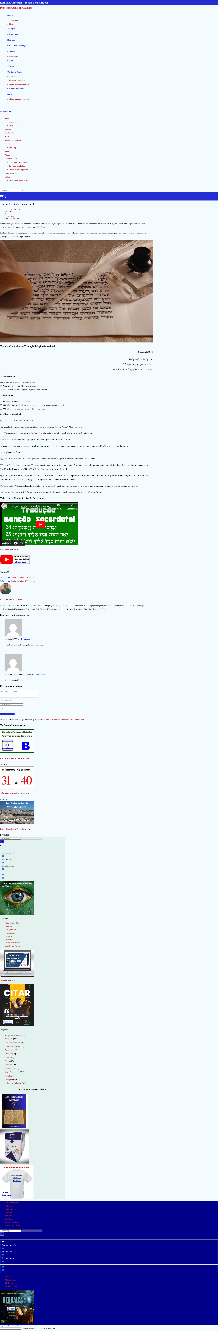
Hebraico (8, 137)
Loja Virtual (13, 122)
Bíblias (7, 177)
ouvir (13, 236)
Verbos (7, 155)
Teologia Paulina (11, 930)
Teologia (8, 129)
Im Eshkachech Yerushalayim (15, 829)
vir (15, 479)
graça (33, 479)
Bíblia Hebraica (10, 1280)
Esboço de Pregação (13, 1046)
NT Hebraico (9, 1283)
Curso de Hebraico (12, 173)
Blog (11, 126)
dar (12, 492)
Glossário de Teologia (13, 140)
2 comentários (9, 216)
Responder (25, 639)
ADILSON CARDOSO (13, 209)
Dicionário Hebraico (9, 549)
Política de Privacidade (18, 162)
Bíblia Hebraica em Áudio (19, 181)
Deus (36, 433)
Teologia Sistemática (12, 923)
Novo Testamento (12, 1072)
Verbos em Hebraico (13, 1083)
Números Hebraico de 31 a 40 (15, 793)
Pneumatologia (10, 933)
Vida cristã (8, 936)
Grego (7, 151)
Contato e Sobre (11, 159)
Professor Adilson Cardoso (16, 7)
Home (7, 118)
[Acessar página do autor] (5, 594)
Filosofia (8, 144)
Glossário (8, 1057)
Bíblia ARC (9, 1277)
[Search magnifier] (2, 841)
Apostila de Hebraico (12, 943)
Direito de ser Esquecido (18, 170)
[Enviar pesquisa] (22, 190)
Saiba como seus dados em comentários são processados (61, 719)
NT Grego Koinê (11, 1286)
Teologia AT (9, 926)
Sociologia (13, 148)
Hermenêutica (10, 1068)
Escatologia (9, 133)
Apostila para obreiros (12, 946)
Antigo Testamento (12, 1035)
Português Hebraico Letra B (14, 758)
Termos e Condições (17, 166)
